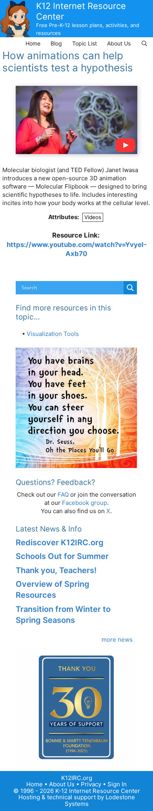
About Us (119, 43)
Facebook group (84, 502)
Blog (56, 43)
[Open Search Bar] (144, 43)
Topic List (84, 43)
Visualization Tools (53, 333)
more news (117, 639)
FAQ (63, 494)
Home (33, 43)
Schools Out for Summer (62, 556)
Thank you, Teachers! (56, 570)
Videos (92, 217)
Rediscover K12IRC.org (60, 542)
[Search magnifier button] (130, 287)
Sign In (117, 784)
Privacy (91, 784)
